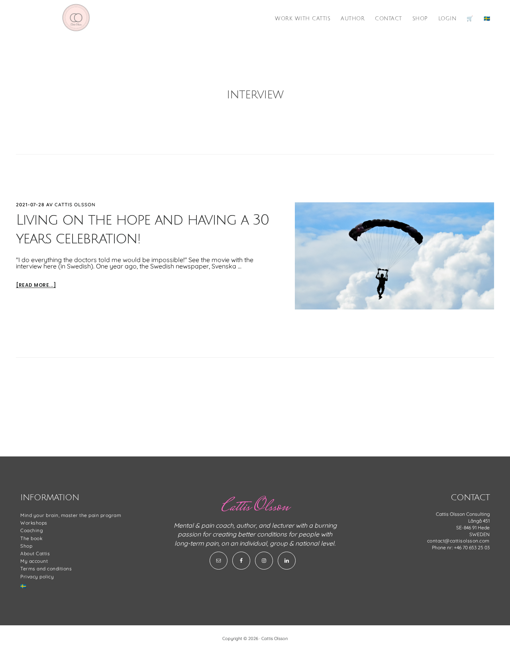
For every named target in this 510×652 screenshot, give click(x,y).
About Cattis (35, 553)
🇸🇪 (23, 586)
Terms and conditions (46, 569)
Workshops (33, 523)
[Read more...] (36, 285)
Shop (26, 546)
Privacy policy (37, 577)
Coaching (31, 530)
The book (31, 538)
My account (34, 561)
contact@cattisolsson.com (458, 541)
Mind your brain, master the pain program (70, 515)
